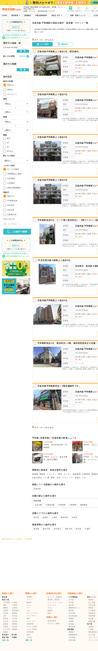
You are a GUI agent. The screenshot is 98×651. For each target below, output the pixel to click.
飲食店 (29, 602)
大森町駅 (73, 505)
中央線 (71, 602)
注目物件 (11, 178)
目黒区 (45, 517)
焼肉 (28, 635)
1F (8, 143)
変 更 (23, 51)
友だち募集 (70, 11)
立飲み (78, 478)
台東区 (14, 605)
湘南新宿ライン (75, 608)
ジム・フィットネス (55, 602)
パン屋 (46, 478)
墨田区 (5, 608)
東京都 (36, 529)
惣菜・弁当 (56, 478)
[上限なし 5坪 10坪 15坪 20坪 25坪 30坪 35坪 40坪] (16, 130)
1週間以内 (11, 214)
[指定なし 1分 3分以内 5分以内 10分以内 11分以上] (16, 160)
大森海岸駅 (50, 505)
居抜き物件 (52, 621)
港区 (5, 605)
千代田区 (6, 602)
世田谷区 (64, 517)
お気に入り (79, 11)
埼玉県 (78, 529)
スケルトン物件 (54, 623)
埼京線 (71, 605)
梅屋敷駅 (84, 505)
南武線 (71, 624)
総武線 (71, 610)
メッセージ (87, 11)
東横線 (71, 632)
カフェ (65, 478)
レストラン (52, 474)
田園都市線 (73, 635)
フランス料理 (32, 627)
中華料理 (86, 474)
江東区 (14, 608)
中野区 (5, 627)
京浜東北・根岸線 (83, 266)
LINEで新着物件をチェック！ (17, 37)
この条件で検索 (19, 231)
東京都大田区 (80, 65)
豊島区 (14, 613)
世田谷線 (72, 640)
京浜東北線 (73, 616)
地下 (9, 138)
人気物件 (11, 183)
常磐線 (71, 618)
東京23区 (46, 529)
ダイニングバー (33, 613)
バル (84, 478)
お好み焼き (37, 478)
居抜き (10, 90)
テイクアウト (32, 616)
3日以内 (10, 210)
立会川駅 (38, 505)
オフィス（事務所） (55, 597)
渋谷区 (74, 517)
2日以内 (10, 205)
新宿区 (5, 618)
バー (71, 478)
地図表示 (64, 44)
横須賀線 (72, 627)
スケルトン (12, 94)
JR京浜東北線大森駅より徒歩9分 (54, 260)
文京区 (14, 618)
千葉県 (87, 529)
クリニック (79, 363)
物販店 (50, 610)
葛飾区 (14, 624)
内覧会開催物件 (14, 188)
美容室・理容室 (54, 600)
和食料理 (77, 474)
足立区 (5, 621)
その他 (77, 72)
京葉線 (71, 621)
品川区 (36, 517)
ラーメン (67, 474)
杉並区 (14, 627)
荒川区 (14, 616)
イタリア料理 (32, 629)
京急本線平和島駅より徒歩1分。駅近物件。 (59, 51)
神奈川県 (68, 529)
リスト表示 (44, 44)
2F (8, 147)
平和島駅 (88, 57)
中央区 (14, 602)
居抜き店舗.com (8, 539)
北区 (5, 616)
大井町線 (72, 637)
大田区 (54, 517)
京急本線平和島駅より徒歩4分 (52, 137)
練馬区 (5, 632)
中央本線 (72, 613)
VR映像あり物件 (14, 174)
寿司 (60, 474)
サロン (50, 608)
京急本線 (79, 57)
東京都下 (57, 529)
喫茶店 (42, 474)
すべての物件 (13, 169)
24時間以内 (12, 201)
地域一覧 (5, 640)
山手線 (71, 600)
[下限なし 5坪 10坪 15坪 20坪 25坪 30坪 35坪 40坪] (16, 121)
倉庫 (49, 613)
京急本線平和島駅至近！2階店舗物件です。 (59, 386)
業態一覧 (28, 640)
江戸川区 (6, 629)
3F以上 (10, 151)
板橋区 (14, 629)
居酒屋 (35, 474)
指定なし (11, 85)
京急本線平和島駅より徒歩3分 (52, 94)
